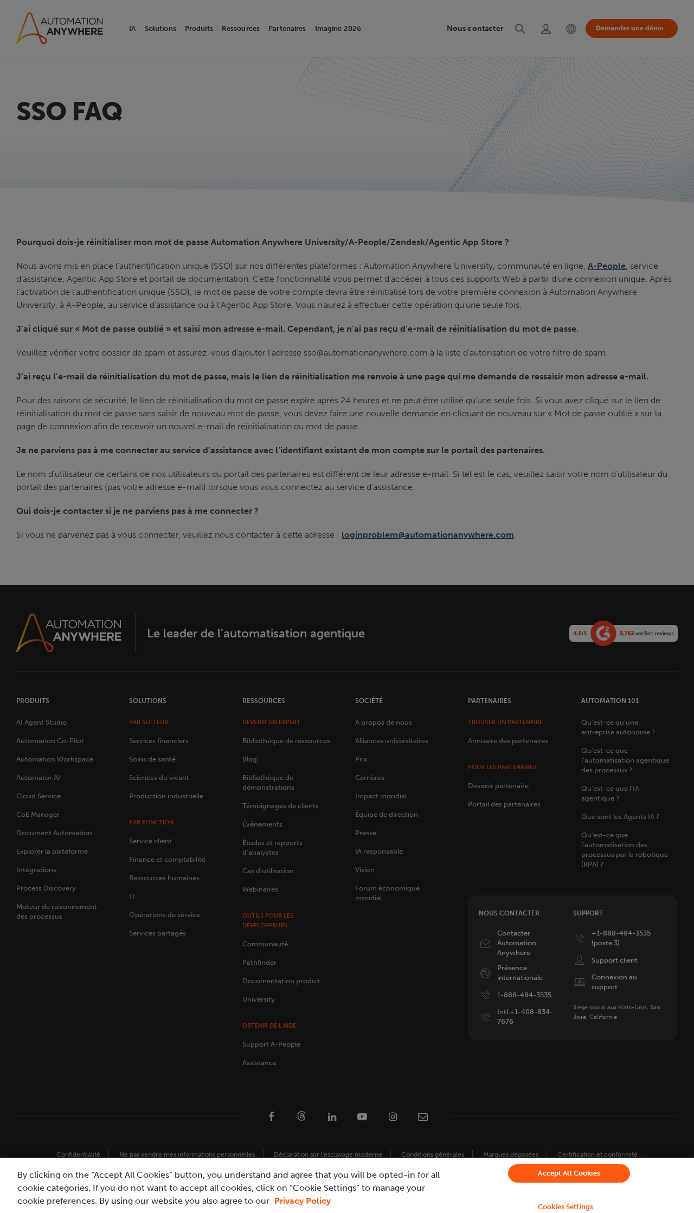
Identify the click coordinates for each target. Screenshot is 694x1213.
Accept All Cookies (569, 1173)
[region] (347, 1185)
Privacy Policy (302, 1201)
